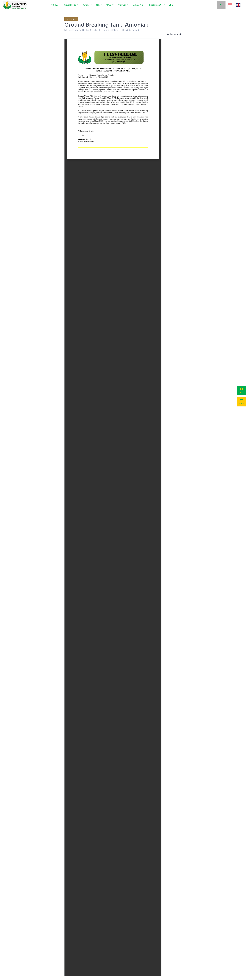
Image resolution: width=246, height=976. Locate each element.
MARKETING (138, 5)
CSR (98, 5)
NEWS (109, 5)
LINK (171, 5)
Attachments (174, 34)
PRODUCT (122, 5)
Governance (70, 5)
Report (86, 5)
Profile (54, 5)
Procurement (156, 5)
